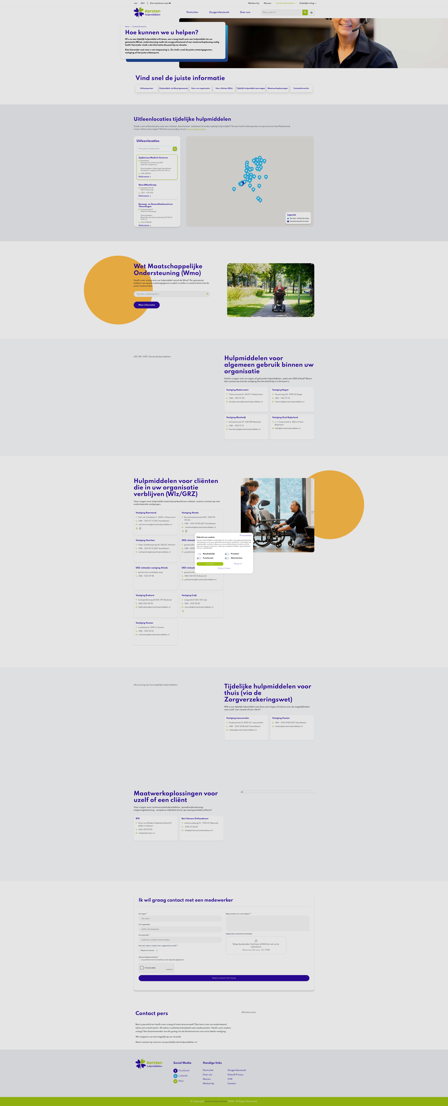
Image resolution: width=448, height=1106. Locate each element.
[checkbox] (199, 554)
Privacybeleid (245, 535)
